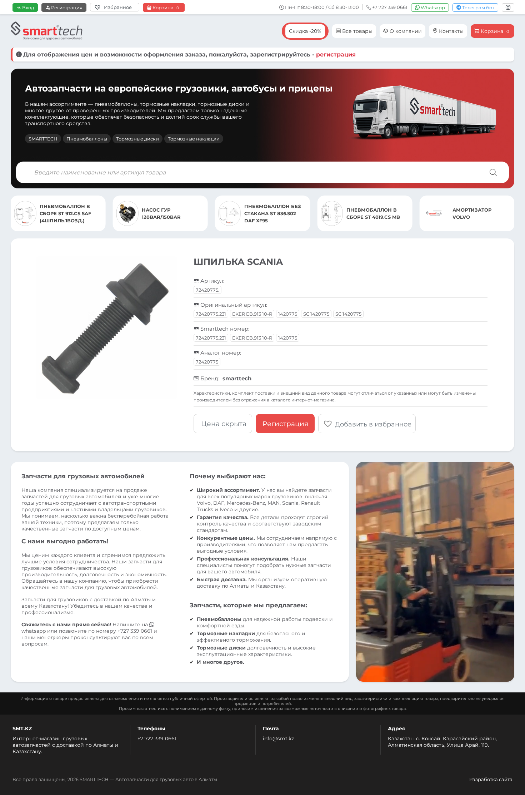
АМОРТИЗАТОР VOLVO (371, 213)
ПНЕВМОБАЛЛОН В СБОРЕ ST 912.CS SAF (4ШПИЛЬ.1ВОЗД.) (476, 213)
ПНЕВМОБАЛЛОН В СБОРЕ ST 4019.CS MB (272, 213)
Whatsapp (432, 7)
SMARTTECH (43, 139)
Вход (27, 7)
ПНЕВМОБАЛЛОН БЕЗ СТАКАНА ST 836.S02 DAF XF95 (172, 213)
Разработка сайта (490, 779)
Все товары (356, 31)
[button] (367, 423)
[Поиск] (493, 172)
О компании (405, 31)
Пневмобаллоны (86, 139)
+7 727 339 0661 (157, 738)
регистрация (336, 54)
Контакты (451, 31)
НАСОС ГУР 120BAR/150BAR (60, 213)
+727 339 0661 (135, 631)
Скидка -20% (305, 31)
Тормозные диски (137, 139)
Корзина (165, 8)
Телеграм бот (477, 7)
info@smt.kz (278, 738)
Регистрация (66, 7)
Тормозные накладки (194, 139)
